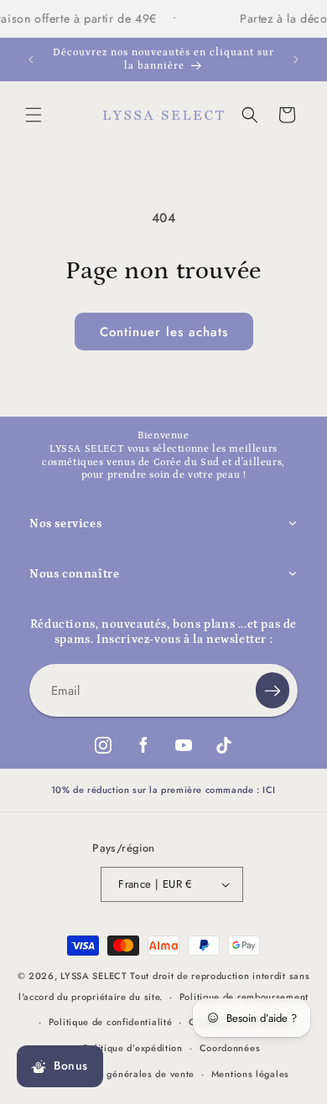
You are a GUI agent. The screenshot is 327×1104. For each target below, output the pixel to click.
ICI (269, 789)
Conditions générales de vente (124, 1074)
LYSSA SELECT (93, 975)
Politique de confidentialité (111, 1022)
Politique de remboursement (244, 996)
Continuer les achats (164, 332)
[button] (33, 114)
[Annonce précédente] (31, 59)
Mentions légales (250, 1074)
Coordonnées (230, 1048)
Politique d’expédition (132, 1048)
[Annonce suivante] (296, 59)
